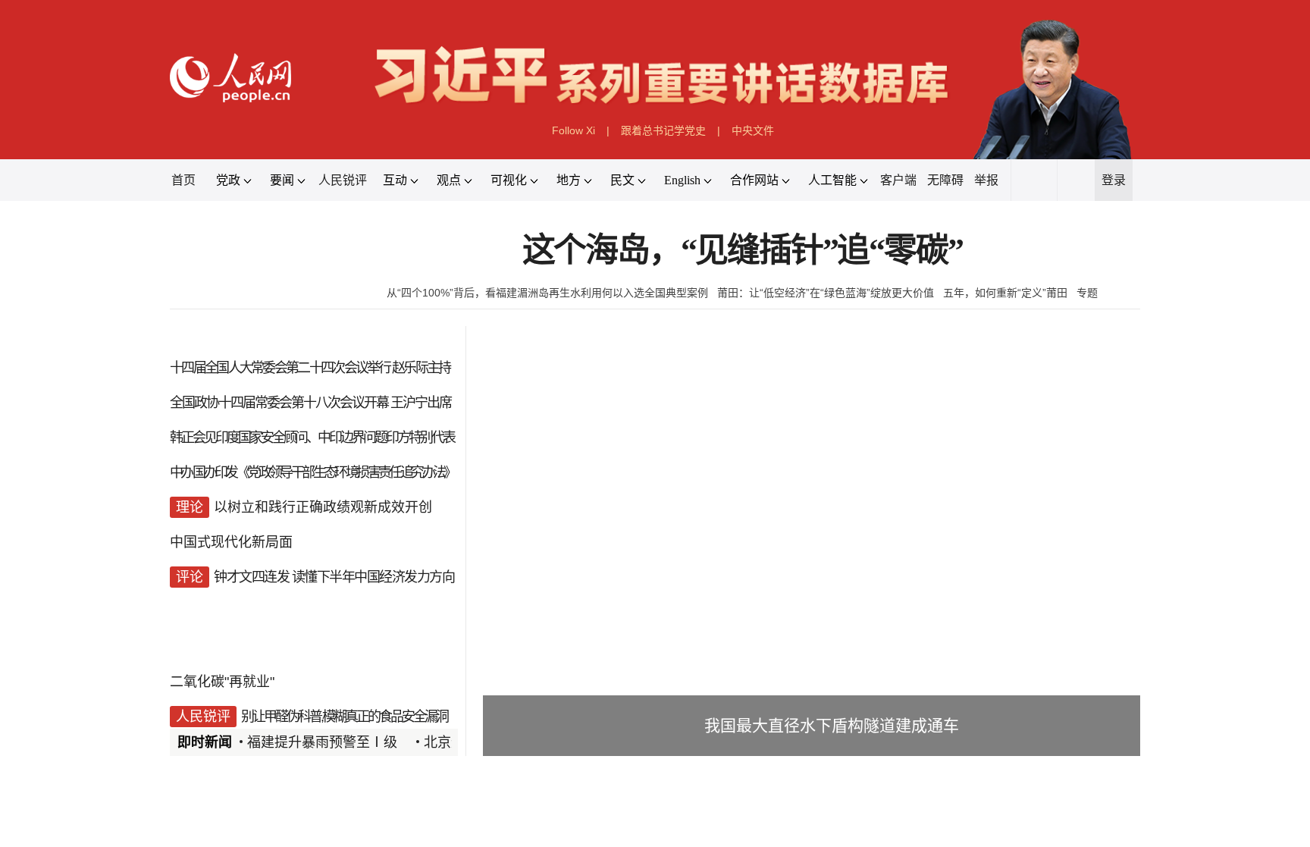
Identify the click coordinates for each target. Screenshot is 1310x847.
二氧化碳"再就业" (222, 681)
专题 (1087, 293)
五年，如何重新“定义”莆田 (1005, 293)
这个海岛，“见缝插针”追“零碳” (742, 250)
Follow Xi (573, 130)
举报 (986, 180)
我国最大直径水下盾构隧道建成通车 (831, 725)
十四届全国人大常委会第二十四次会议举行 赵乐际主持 (310, 367)
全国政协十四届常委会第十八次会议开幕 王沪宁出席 (310, 402)
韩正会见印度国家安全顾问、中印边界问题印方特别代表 (312, 437)
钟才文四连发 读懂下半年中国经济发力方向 (334, 577)
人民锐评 (342, 180)
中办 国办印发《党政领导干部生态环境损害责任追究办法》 (312, 472)
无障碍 (945, 180)
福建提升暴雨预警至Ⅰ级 (322, 742)
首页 (183, 180)
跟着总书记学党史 (663, 130)
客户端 (898, 180)
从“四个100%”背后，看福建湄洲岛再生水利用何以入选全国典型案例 (547, 293)
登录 (1114, 180)
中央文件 (753, 130)
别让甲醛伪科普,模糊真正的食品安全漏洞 (344, 716)
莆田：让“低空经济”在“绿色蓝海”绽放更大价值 (825, 293)
